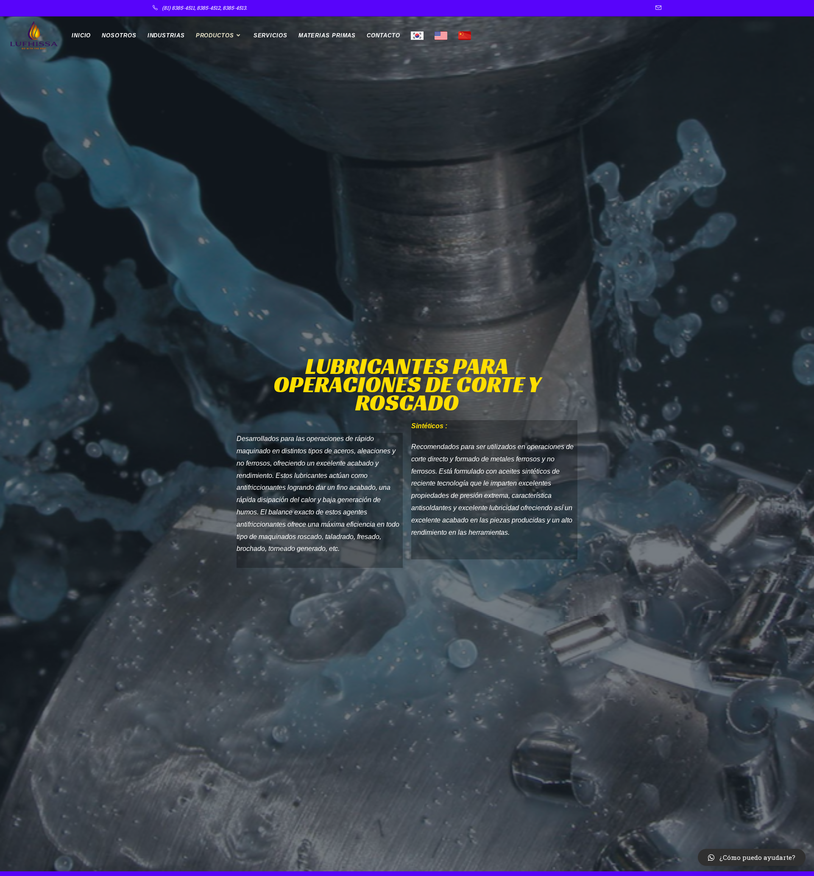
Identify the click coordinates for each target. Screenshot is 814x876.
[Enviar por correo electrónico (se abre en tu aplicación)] (657, 8)
